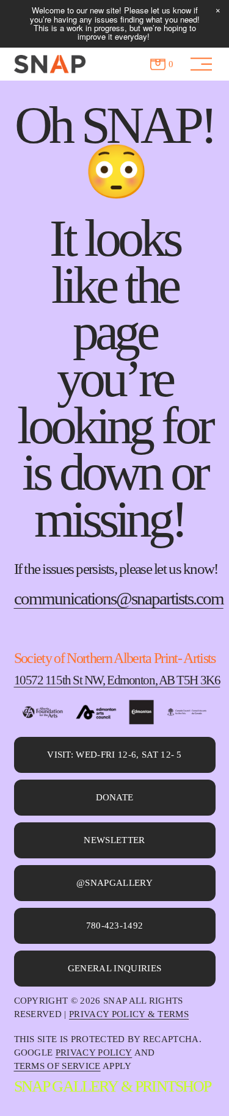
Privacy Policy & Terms (129, 1014)
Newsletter (114, 840)
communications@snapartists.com (119, 599)
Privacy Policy (94, 1052)
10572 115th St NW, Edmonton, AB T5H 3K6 (109, 680)
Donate (115, 797)
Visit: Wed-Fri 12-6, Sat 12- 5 (114, 754)
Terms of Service (57, 1066)
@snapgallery (114, 883)
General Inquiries (114, 968)
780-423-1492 (115, 925)
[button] (218, 11)
